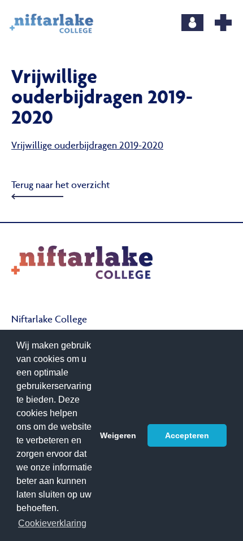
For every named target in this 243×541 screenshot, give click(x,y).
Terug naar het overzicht (60, 186)
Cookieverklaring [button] (52, 523)
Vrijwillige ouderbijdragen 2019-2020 (87, 146)
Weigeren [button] (118, 435)
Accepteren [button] (187, 435)
